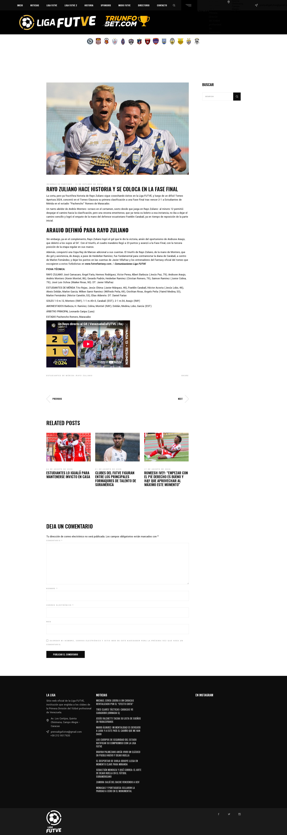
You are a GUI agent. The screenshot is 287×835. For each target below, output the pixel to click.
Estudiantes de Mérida (60, 376)
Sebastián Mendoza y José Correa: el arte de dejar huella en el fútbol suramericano (118, 773)
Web (48, 622)
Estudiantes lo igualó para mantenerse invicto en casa (68, 474)
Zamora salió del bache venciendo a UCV (117, 782)
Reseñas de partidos (59, 184)
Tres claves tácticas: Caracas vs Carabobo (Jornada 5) (114, 711)
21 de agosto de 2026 (108, 469)
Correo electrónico (60, 605)
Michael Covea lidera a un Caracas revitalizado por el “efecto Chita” (115, 702)
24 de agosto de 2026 (59, 469)
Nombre (52, 588)
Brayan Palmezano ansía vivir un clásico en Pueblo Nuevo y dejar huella (118, 753)
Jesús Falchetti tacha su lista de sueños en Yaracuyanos (118, 720)
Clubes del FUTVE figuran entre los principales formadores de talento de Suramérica (115, 478)
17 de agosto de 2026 (157, 469)
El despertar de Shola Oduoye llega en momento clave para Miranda (117, 762)
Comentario (54, 541)
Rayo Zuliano (84, 376)
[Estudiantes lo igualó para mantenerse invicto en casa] (68, 447)
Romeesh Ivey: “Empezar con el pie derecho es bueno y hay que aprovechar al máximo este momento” (166, 478)
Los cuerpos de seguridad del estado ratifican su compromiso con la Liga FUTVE (116, 743)
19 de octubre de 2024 (89, 184)
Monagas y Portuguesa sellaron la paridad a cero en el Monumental (115, 789)
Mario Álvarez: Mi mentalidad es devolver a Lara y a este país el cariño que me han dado (118, 731)
